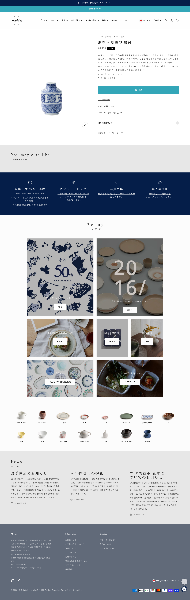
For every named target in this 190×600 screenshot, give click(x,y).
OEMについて (106, 544)
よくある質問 (71, 552)
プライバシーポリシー (74, 565)
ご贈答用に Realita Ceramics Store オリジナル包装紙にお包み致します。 (73, 197)
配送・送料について (107, 106)
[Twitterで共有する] (113, 133)
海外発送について (95, 9)
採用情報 (69, 569)
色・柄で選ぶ (91, 20)
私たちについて (117, 20)
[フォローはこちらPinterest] (19, 580)
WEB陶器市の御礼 (87, 472)
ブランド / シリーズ (48, 20)
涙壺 (122, 37)
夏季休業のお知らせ (29, 472)
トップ (100, 37)
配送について (71, 540)
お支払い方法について (74, 544)
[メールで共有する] (122, 133)
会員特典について (107, 548)
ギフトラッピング (107, 540)
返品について (71, 548)
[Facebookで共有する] (109, 133)
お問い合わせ (104, 99)
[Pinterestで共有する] (117, 133)
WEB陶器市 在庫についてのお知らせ (147, 474)
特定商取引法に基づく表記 (76, 561)
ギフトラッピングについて (110, 113)
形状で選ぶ (75, 20)
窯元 (63, 20)
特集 (104, 20)
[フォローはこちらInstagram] (12, 580)
